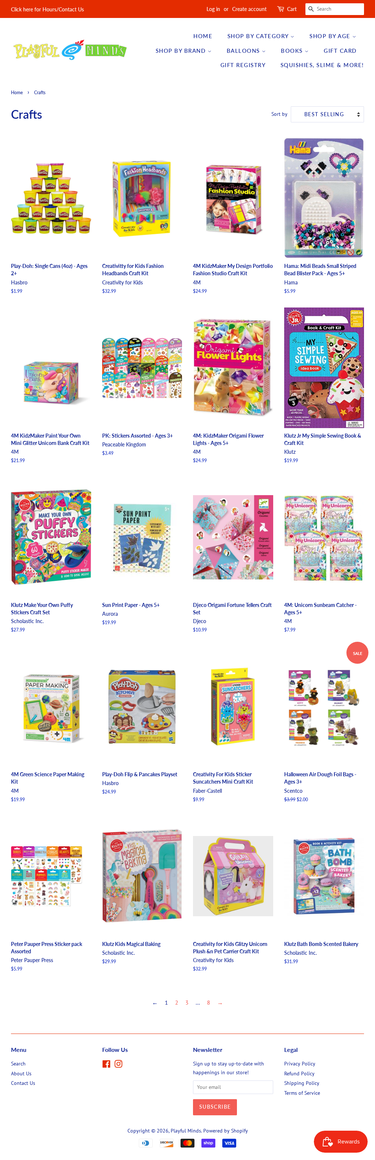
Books (293, 50)
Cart (292, 9)
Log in (213, 9)
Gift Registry (243, 65)
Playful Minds (186, 1130)
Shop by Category (259, 36)
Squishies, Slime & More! (322, 65)
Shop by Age (330, 36)
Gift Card (340, 50)
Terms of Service (302, 1093)
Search (18, 1063)
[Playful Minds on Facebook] (106, 1065)
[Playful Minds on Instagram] (118, 1065)
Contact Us (23, 1083)
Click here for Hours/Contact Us (47, 9)
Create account (249, 9)
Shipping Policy (301, 1083)
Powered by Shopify (225, 1130)
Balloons (244, 50)
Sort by (279, 113)
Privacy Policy (299, 1063)
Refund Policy (299, 1073)
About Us (21, 1073)
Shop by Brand (182, 50)
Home (202, 36)
